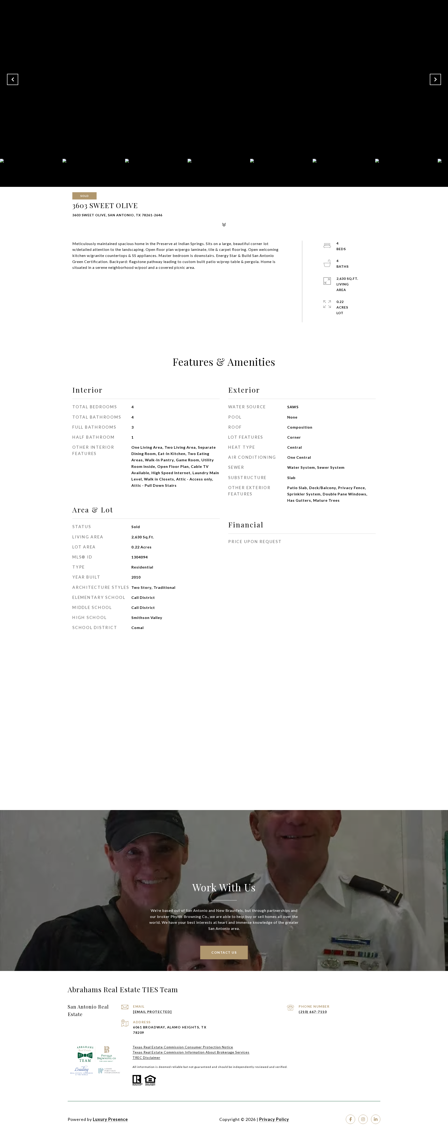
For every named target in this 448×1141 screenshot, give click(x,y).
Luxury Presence (110, 1119)
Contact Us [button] (224, 952)
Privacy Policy (274, 1119)
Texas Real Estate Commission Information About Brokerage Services (191, 1052)
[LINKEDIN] (375, 1119)
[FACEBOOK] (350, 1119)
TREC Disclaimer (146, 1057)
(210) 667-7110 (313, 1012)
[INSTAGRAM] (363, 1119)
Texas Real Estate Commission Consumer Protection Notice (183, 1047)
